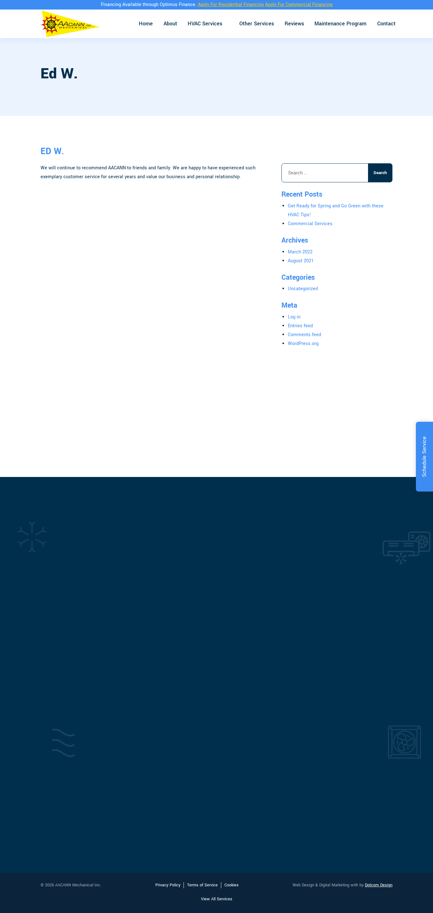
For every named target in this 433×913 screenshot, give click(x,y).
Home (146, 23)
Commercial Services (310, 223)
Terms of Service (202, 885)
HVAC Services (205, 23)
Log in (294, 317)
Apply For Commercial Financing (299, 4)
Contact (386, 23)
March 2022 (300, 252)
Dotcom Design (378, 885)
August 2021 (301, 261)
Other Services (256, 23)
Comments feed (304, 334)
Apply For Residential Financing (231, 4)
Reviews (294, 23)
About (170, 23)
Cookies (231, 885)
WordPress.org (303, 343)
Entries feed (300, 326)
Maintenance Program (340, 23)
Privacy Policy (167, 885)
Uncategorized (303, 288)
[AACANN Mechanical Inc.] (70, 23)
